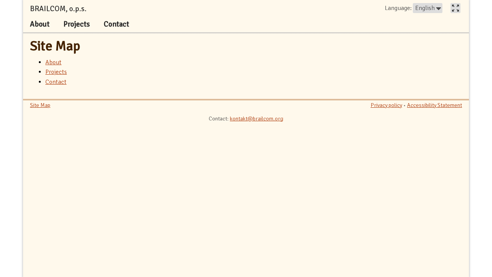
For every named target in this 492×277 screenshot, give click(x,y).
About (53, 62)
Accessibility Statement (434, 105)
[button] (427, 8)
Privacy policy (386, 105)
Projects (56, 72)
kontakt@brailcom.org (256, 118)
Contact (55, 82)
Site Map (55, 46)
